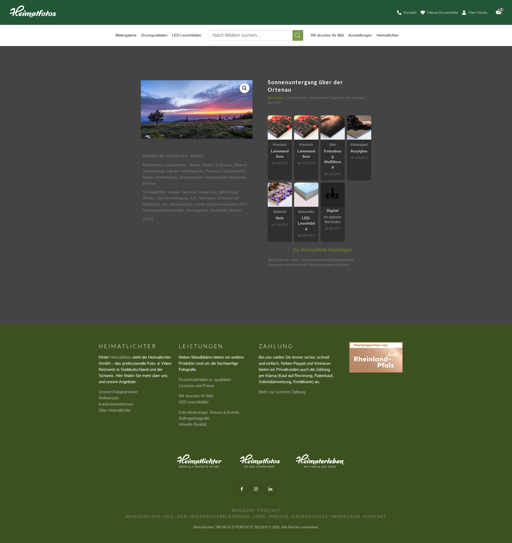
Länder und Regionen (185, 171)
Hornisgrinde (197, 210)
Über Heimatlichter (115, 410)
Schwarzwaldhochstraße (163, 210)
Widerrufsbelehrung (220, 516)
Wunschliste (143, 516)
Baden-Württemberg (160, 177)
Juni (193, 198)
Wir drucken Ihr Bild (196, 396)
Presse (279, 516)
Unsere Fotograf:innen (118, 392)
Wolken (149, 198)
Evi (164, 204)
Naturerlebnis (181, 204)
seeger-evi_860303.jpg (218, 192)
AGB (182, 516)
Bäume (235, 210)
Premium (213, 171)
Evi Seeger (276, 98)
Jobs (259, 516)
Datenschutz (310, 516)
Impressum (346, 516)
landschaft (218, 210)
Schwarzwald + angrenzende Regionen (212, 177)
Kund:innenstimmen (116, 404)
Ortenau (150, 183)
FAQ (169, 516)
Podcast (269, 510)
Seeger (174, 192)
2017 (243, 204)
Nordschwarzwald (222, 204)
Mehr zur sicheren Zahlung (282, 392)
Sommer (189, 192)
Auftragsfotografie (194, 418)
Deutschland (233, 171)
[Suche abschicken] (298, 35)
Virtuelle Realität (193, 424)
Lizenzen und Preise (196, 385)
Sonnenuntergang (172, 198)
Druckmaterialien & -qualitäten (205, 379)
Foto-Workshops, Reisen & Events (209, 412)
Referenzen (109, 398)
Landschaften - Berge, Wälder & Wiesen (197, 165)
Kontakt (375, 516)
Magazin (243, 510)
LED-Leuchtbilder (194, 402)
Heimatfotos (120, 357)
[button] (244, 88)
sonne (199, 204)
